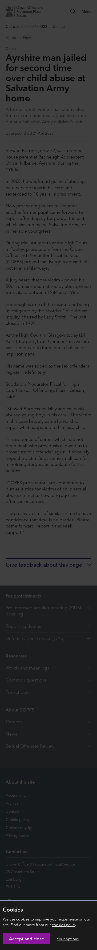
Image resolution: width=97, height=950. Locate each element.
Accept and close (26, 939)
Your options (68, 939)
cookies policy (64, 924)
